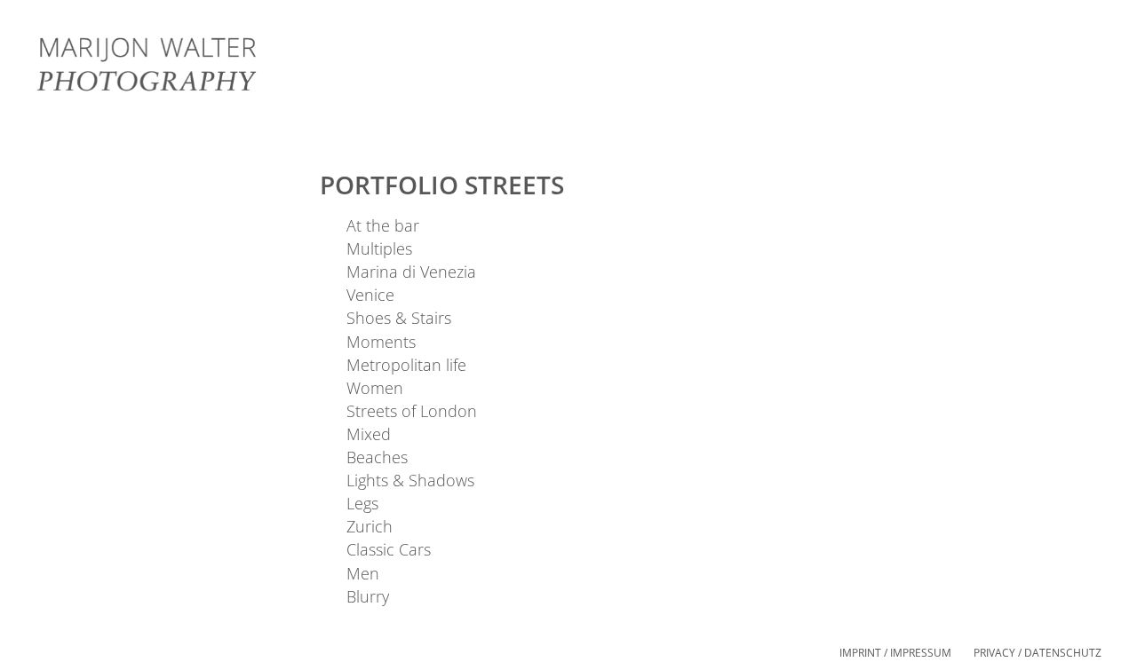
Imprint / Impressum (895, 652)
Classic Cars (388, 549)
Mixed (368, 434)
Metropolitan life (406, 364)
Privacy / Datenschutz (1037, 652)
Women (374, 387)
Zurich (369, 526)
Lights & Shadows (410, 480)
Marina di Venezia (411, 271)
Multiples (379, 248)
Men (362, 573)
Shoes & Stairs (398, 317)
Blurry (367, 596)
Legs (362, 503)
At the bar (382, 225)
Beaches (377, 457)
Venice (370, 294)
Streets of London (411, 411)
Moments (381, 341)
